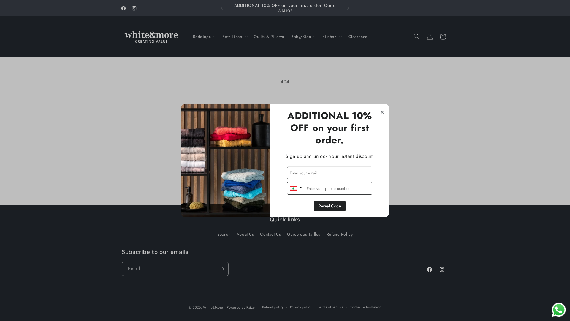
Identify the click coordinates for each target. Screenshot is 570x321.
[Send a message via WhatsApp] (559, 310)
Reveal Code (330, 206)
